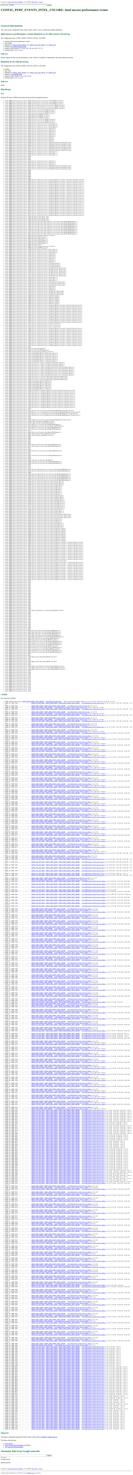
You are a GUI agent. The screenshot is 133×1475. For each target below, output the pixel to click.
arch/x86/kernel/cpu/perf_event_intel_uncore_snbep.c (71, 737)
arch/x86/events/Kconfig (18, 46)
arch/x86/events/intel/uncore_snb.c (93, 703)
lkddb (43, 1437)
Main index (35, 2)
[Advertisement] (36, 18)
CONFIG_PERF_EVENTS (19, 45)
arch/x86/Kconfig (16, 74)
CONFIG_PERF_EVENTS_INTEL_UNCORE (33, 701)
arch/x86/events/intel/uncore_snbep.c (94, 733)
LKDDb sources (31, 1473)
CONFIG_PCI (52, 45)
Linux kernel (9, 1443)
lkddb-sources (52, 1437)
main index (35, 1468)
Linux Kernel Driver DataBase (15, 2)
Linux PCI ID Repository (15, 1447)
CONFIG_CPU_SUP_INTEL (37, 45)
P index (41, 2)
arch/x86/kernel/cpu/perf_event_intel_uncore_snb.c (71, 707)
